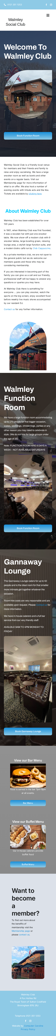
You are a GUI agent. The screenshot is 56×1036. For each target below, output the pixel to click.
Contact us (9, 309)
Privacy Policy (28, 1029)
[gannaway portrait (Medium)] (28, 637)
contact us (24, 934)
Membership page (21, 931)
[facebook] (46, 5)
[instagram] (51, 5)
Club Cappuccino (42, 248)
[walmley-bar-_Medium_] (28, 455)
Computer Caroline (34, 1025)
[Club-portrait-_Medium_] (28, 63)
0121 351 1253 (33, 1015)
